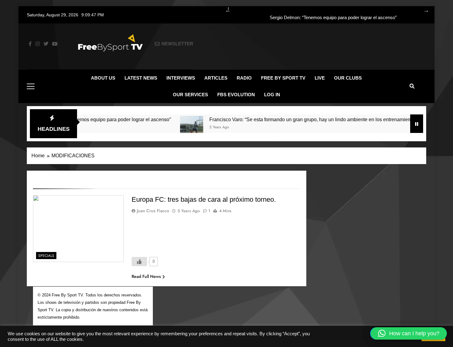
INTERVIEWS (180, 78)
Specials (46, 255)
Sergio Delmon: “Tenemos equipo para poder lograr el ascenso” (333, 17)
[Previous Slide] (225, 9)
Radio (244, 78)
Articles (215, 78)
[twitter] (46, 44)
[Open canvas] (31, 86)
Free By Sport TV (283, 78)
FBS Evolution (236, 94)
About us (103, 78)
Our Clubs (348, 78)
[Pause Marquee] (416, 123)
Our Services (190, 94)
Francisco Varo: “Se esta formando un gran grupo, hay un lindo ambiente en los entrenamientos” (305, 119)
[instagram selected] (38, 44)
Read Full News (146, 276)
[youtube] (54, 44)
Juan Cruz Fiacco (153, 211)
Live (320, 78)
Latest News (140, 78)
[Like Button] (139, 261)
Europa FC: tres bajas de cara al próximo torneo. (204, 199)
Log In (272, 94)
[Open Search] (412, 86)
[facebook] (30, 44)
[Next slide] (423, 9)
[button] (409, 333)
